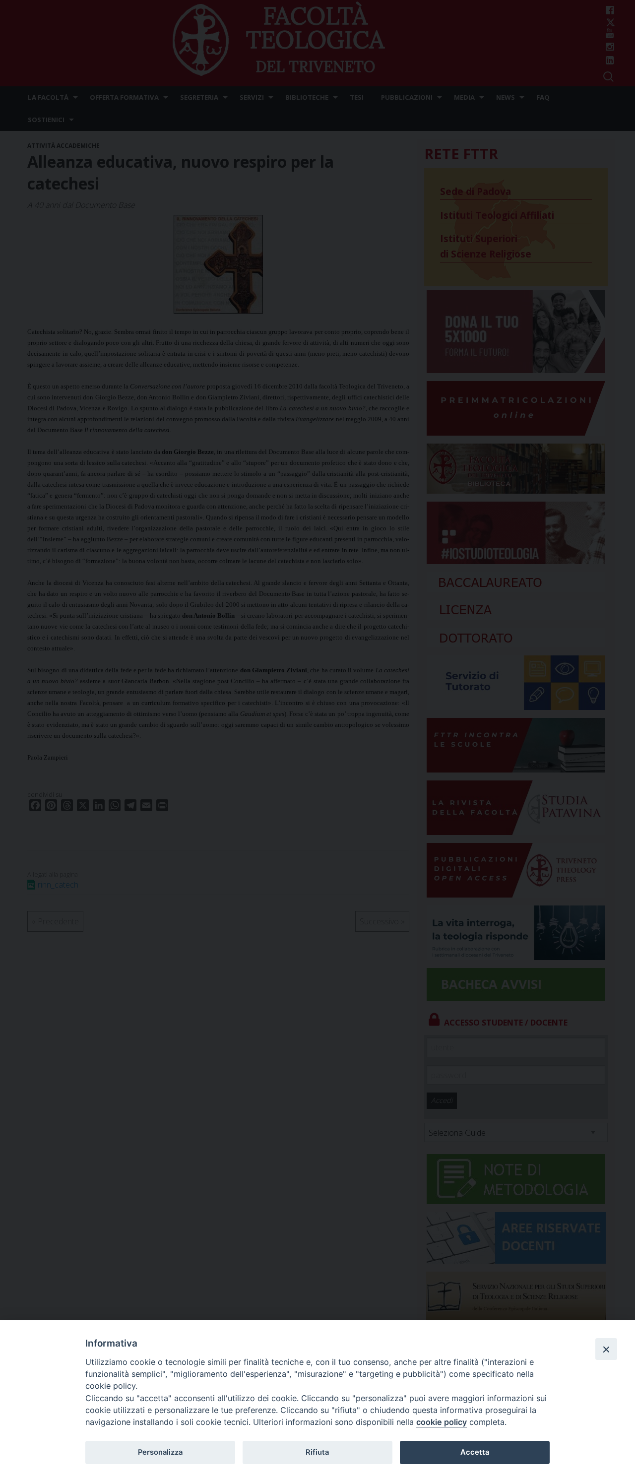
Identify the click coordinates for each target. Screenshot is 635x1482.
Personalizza (160, 1452)
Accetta (474, 1452)
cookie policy (441, 1422)
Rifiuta (317, 1452)
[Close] (606, 1349)
